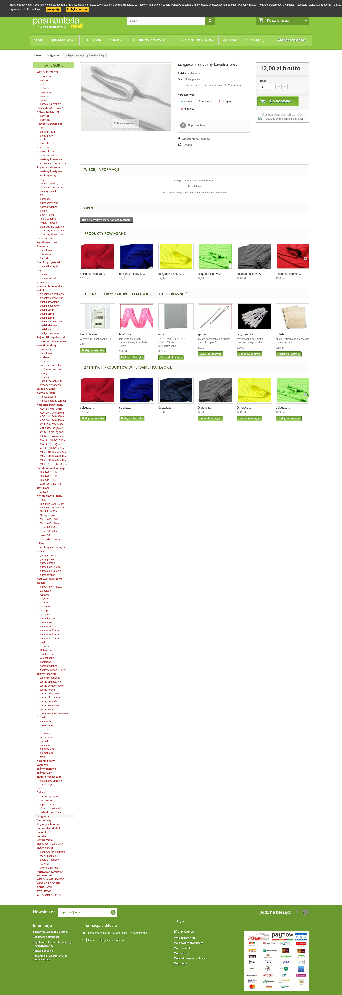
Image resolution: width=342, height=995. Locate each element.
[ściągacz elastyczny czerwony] (97, 256)
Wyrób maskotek (47, 242)
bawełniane (46, 725)
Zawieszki (43, 246)
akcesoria (45, 377)
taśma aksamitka (49, 697)
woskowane (46, 737)
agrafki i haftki (47, 131)
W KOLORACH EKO (49, 895)
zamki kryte (46, 784)
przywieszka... (246, 334)
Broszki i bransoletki (49, 286)
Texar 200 (45, 535)
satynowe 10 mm (49, 630)
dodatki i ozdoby (49, 183)
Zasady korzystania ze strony (50, 931)
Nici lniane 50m (48, 511)
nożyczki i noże (48, 151)
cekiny (43, 373)
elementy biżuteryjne (51, 226)
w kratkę (44, 606)
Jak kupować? (63, 40)
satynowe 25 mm (49, 638)
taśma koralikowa (49, 705)
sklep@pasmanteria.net (110, 940)
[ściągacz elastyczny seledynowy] (215, 256)
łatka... (162, 334)
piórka (43, 210)
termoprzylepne (48, 796)
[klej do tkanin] (97, 316)
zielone (43, 80)
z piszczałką (46, 804)
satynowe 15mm (49, 634)
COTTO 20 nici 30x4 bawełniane (50, 485)
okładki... (281, 334)
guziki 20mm (47, 317)
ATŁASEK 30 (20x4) (51, 428)
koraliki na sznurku (50, 380)
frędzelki (44, 258)
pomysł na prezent (50, 103)
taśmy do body (48, 701)
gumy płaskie (47, 559)
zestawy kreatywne (50, 171)
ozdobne (44, 646)
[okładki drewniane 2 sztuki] (293, 316)
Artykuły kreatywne (48, 167)
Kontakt (117, 40)
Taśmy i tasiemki (47, 673)
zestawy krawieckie (50, 159)
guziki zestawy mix (50, 321)
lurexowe (44, 729)
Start (39, 40)
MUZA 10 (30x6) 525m (52, 452)
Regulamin (92, 40)
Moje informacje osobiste (189, 958)
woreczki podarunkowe (52, 341)
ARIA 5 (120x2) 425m (52, 448)
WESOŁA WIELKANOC (50, 879)
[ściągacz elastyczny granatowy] (176, 390)
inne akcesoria (48, 155)
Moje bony (180, 963)
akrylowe (44, 361)
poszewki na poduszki (52, 851)
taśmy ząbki (46, 709)
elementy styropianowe (52, 230)
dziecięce (45, 590)
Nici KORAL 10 (48, 471)
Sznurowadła (45, 839)
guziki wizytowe (48, 325)
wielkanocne (46, 657)
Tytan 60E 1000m (49, 519)
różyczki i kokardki (50, 808)
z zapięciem (46, 748)
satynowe (45, 721)
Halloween (45, 650)
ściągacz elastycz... (93, 273)
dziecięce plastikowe (51, 293)
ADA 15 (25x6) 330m (51, 416)
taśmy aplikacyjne (50, 681)
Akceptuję (53, 9)
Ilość (263, 80)
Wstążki (41, 582)
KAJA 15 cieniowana (51, 436)
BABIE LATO (44, 887)
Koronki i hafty (46, 760)
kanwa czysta (47, 396)
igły (41, 127)
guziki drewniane (49, 301)
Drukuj (188, 144)
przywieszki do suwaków (47, 280)
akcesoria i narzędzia (51, 187)
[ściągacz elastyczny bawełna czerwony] (293, 256)
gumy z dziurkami (49, 566)
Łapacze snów (45, 238)
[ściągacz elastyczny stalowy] (254, 256)
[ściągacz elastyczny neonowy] (176, 256)
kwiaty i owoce (48, 222)
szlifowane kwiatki (50, 369)
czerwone (45, 76)
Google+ (226, 101)
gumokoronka (47, 574)
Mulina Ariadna (46, 388)
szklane (44, 357)
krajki (42, 642)
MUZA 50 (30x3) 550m (52, 460)
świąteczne (46, 654)
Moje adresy (181, 953)
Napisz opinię (196, 125)
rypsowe (44, 594)
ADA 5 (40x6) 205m (50, 408)
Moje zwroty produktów (188, 942)
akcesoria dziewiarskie (52, 163)
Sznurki (41, 717)
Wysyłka (230, 40)
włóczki (43, 491)
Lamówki (42, 764)
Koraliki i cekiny (46, 345)
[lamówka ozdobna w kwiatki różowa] (136, 316)
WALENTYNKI (45, 875)
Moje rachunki (182, 948)
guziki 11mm (46, 309)
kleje (42, 179)
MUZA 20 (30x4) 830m (52, 456)
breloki (43, 274)
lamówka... (126, 334)
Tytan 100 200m (48, 531)
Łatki (40, 788)
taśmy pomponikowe (51, 685)
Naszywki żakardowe (49, 578)
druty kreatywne (48, 202)
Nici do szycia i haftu (49, 495)
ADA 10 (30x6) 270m (51, 412)
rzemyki (44, 741)
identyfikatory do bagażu (48, 268)
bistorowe (45, 733)
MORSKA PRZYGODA (50, 843)
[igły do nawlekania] (215, 316)
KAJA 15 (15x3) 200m (52, 432)
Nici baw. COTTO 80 (51, 503)
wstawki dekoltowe (50, 812)
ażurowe (44, 602)
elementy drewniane (51, 234)
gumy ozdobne (48, 555)
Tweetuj (187, 101)
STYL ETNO (44, 891)
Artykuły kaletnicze (48, 824)
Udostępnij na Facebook (196, 139)
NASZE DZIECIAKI (48, 111)
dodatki (43, 100)
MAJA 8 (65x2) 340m (51, 444)
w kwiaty (44, 614)
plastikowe (45, 250)
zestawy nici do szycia (52, 547)
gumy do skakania (50, 570)
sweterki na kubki (49, 867)
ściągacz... (87, 407)
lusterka (44, 863)
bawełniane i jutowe (50, 586)
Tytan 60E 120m (49, 523)
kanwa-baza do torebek (52, 400)
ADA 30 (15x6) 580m (51, 420)
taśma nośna (47, 689)
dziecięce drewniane (51, 297)
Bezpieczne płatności (196, 40)
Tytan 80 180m (48, 527)
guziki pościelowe (49, 329)
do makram (46, 752)
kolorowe (44, 96)
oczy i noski (46, 214)
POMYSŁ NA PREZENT (51, 107)
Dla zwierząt (44, 820)
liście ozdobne (47, 218)
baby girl (44, 115)
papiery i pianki (48, 191)
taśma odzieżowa (49, 693)
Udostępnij (206, 101)
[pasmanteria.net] (77, 22)
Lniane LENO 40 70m (52, 507)
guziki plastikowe (49, 305)
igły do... (203, 334)
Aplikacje (42, 792)
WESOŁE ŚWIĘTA (48, 72)
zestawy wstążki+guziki (53, 669)
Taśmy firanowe (46, 768)
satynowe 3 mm (48, 626)
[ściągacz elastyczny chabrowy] (136, 256)
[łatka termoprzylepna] (176, 316)
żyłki (42, 756)
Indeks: (182, 73)
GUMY (40, 551)
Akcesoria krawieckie (49, 123)
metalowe (45, 254)
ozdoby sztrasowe (50, 384)
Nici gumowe (47, 515)
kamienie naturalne (50, 365)
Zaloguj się (254, 40)
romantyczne (47, 618)
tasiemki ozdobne (49, 677)
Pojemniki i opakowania (51, 337)
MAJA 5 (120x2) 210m (52, 440)
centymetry (46, 135)
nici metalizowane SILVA (48, 541)
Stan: (181, 79)
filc (41, 194)
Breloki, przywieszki (49, 262)
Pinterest (188, 108)
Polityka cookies (77, 9)
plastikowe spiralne (50, 780)
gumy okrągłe (47, 563)
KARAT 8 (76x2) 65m (51, 424)
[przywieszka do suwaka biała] (254, 316)
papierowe (45, 661)
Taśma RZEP (44, 772)
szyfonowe (45, 598)
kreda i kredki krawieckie (46, 145)
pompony (44, 198)
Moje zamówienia (184, 937)
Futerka (41, 836)
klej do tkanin (88, 334)
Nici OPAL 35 (47, 479)
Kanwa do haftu (46, 392)
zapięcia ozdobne (49, 333)
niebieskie (45, 88)
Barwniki (42, 832)
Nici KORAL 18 (48, 475)
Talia (42, 499)
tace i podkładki (48, 855)
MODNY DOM (45, 847)
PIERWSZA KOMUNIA (50, 871)
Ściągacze (43, 816)
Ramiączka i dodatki (49, 828)
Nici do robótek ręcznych (52, 468)
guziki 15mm (47, 313)
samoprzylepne (48, 206)
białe (42, 84)
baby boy (44, 119)
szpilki (43, 139)
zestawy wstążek (49, 175)
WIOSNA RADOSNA (49, 883)
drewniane (45, 349)
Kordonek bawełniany (50, 404)
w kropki (44, 610)
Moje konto (184, 931)
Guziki (41, 289)
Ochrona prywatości (151, 40)
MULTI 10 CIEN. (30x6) (53, 464)
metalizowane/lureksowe (53, 713)
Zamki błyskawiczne (49, 776)
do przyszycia (47, 800)
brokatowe (45, 92)
